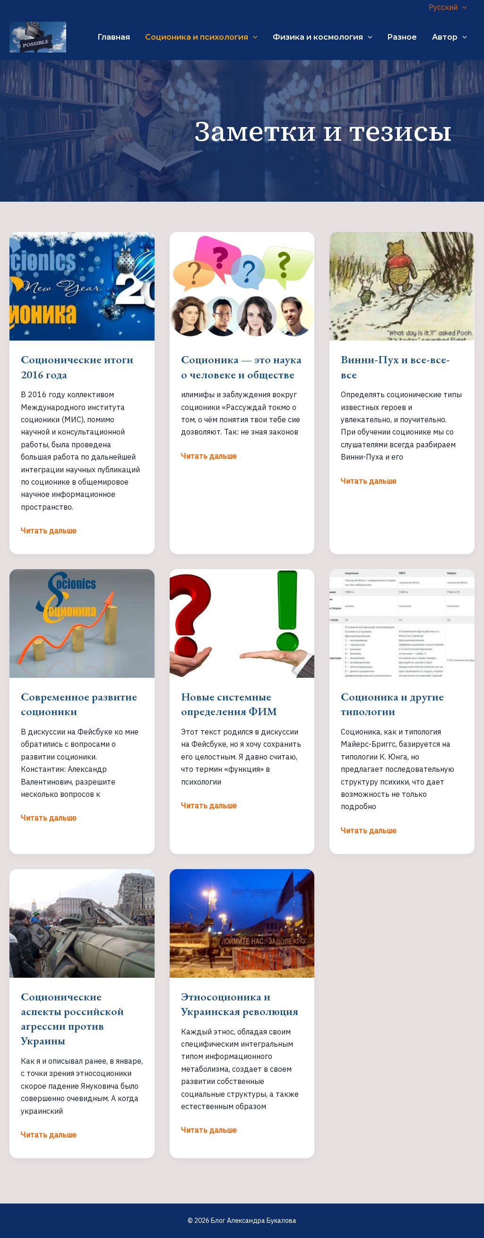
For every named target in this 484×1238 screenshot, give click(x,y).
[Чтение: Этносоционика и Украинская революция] (242, 922)
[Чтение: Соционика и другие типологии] (402, 622)
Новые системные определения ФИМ (229, 703)
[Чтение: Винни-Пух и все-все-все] (402, 285)
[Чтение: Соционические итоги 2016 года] (82, 285)
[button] (462, 7)
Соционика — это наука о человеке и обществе (241, 366)
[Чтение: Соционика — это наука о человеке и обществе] (242, 285)
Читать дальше (49, 531)
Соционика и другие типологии (392, 703)
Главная (113, 37)
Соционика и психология (196, 37)
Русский (443, 7)
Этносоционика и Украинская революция (239, 1003)
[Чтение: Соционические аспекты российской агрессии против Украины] (82, 922)
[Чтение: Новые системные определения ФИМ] (242, 622)
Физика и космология (318, 37)
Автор (445, 37)
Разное (402, 37)
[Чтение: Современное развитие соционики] (82, 622)
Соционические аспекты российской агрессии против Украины (72, 1018)
